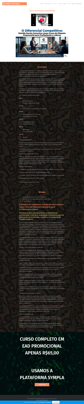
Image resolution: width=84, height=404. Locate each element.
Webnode (45, 400)
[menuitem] (42, 3)
